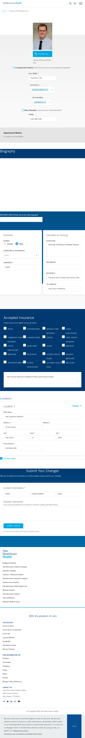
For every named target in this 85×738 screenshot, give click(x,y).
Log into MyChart (8, 638)
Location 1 (9, 406)
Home (4, 11)
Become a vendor (9, 649)
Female (10, 244)
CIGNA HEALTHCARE (71, 331)
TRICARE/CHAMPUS (15, 363)
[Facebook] (4, 701)
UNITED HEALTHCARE (32, 365)
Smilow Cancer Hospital (11, 582)
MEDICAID (70, 346)
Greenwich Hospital (9, 571)
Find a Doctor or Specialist (12, 630)
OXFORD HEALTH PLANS (53, 356)
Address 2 (46, 423)
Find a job (6, 634)
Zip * (58, 433)
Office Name (8, 412)
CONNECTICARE (33, 337)
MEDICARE (12, 354)
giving (5, 670)
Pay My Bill (6, 641)
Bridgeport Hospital (9, 563)
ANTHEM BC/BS (33, 329)
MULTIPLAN (31, 354)
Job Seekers (7, 662)
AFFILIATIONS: (37, 98)
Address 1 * (8, 423)
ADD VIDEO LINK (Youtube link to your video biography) (19, 215)
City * (5, 433)
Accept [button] (74, 726)
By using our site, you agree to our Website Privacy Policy (23, 734)
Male (21, 244)
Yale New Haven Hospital (11, 594)
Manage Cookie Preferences (12, 682)
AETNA (10, 329)
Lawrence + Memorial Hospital (13, 575)
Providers (6, 658)
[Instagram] (15, 701)
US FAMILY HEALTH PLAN (54, 365)
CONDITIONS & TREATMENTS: (14, 251)
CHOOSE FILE (43, 54)
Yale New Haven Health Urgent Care (15, 586)
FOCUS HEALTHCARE (13, 348)
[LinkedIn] (11, 701)
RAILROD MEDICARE (70, 356)
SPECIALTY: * (35, 85)
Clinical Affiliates (8, 598)
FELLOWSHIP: (51, 284)
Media (5, 674)
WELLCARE (70, 363)
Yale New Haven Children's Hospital (15, 567)
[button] (47, 89)
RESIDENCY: (50, 273)
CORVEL (49, 337)
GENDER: (6, 241)
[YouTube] (19, 701)
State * (32, 433)
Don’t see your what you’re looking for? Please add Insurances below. (30, 377)
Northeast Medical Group (11, 602)
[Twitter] (8, 701)
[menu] (80, 3)
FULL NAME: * (34, 73)
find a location (8, 626)
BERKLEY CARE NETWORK (52, 331)
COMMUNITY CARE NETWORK (15, 339)
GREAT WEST (32, 346)
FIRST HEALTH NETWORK (71, 339)
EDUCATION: (50, 241)
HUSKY (49, 346)
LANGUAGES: (8, 263)
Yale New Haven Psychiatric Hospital (15, 578)
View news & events (9, 645)
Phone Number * (9, 444)
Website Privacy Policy (21, 731)
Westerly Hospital (8, 590)
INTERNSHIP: (51, 262)
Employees (6, 666)
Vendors (5, 678)
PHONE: (31, 115)
